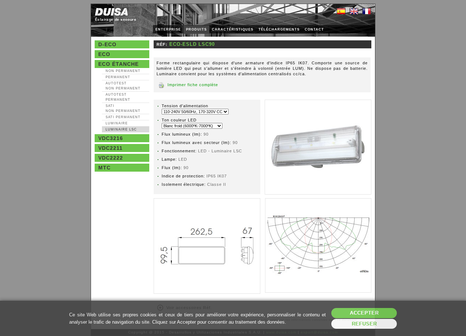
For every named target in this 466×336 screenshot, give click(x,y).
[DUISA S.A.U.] (111, 12)
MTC (104, 168)
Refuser (364, 324)
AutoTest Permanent (118, 97)
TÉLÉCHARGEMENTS (279, 29)
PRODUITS (196, 29)
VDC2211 (110, 148)
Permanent (118, 77)
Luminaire (117, 123)
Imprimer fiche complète (192, 85)
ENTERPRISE (168, 29)
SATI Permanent (123, 117)
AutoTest (123, 85)
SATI (123, 108)
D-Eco (107, 44)
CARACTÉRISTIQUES (232, 29)
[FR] (366, 11)
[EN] (354, 11)
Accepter (364, 313)
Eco (104, 54)
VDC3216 (110, 138)
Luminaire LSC (121, 129)
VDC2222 (110, 158)
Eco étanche (118, 64)
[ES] (341, 11)
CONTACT (314, 29)
